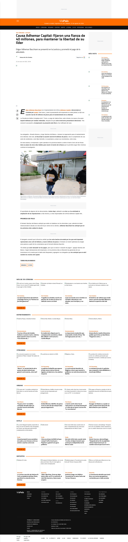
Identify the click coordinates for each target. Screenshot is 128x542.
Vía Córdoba (20, 32)
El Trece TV (52, 538)
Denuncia (23, 265)
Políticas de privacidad (33, 522)
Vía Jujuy (58, 494)
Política (86, 500)
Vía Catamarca (59, 498)
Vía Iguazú (72, 498)
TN (47, 538)
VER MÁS (20, 308)
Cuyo (74, 27)
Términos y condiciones (33, 520)
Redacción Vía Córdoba (26, 57)
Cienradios (75, 538)
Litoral (68, 27)
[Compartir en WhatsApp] (17, 114)
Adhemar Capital (65, 110)
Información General (90, 505)
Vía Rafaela (73, 504)
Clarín (43, 538)
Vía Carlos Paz (45, 494)
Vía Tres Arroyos (46, 500)
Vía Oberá (72, 500)
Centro (57, 27)
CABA (28, 498)
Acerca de (30, 526)
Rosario (50, 27)
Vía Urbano (102, 494)
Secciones (88, 27)
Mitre (58, 538)
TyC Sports (83, 538)
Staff (28, 528)
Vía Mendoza (59, 503)
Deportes (86, 509)
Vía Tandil (43, 498)
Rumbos (101, 502)
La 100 (63, 538)
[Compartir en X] (17, 118)
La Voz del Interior (93, 538)
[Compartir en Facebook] (17, 111)
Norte (63, 27)
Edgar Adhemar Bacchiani (33, 110)
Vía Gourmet (102, 498)
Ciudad (69, 538)
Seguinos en (80, 57)
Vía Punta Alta (45, 502)
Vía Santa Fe (73, 502)
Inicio (37, 27)
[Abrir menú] (30, 21)
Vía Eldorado (73, 496)
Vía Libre (101, 500)
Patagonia (80, 27)
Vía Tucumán (59, 496)
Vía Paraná (73, 506)
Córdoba (44, 27)
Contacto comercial (32, 524)
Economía (86, 503)
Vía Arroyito (44, 496)
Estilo (86, 511)
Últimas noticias (88, 498)
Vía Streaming (102, 496)
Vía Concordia (74, 508)
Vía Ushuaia (87, 494)
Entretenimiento (88, 507)
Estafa (28, 32)
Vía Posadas (73, 494)
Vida (85, 513)
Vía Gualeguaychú (75, 510)
